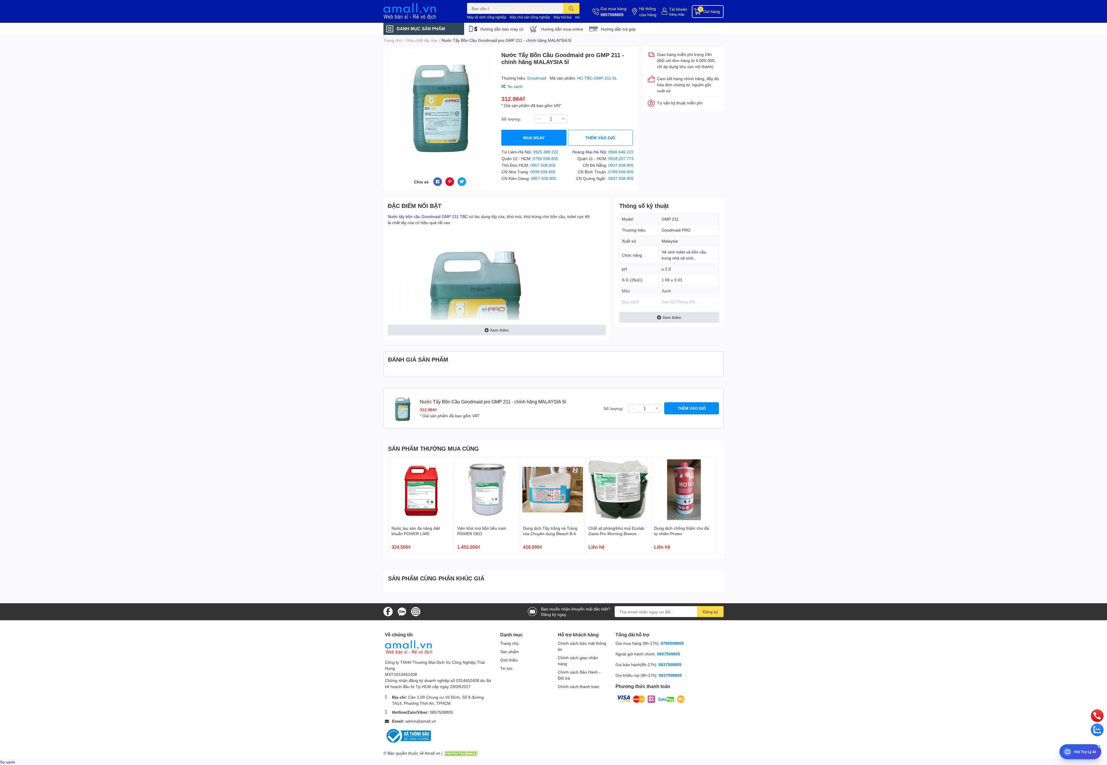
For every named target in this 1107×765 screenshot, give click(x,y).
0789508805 (672, 643)
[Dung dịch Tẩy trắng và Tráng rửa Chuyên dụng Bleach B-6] (552, 489)
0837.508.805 (621, 165)
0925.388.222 (545, 151)
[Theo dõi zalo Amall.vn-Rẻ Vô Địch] (401, 611)
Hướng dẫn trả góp (618, 29)
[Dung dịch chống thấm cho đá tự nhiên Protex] (684, 489)
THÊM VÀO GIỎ (600, 137)
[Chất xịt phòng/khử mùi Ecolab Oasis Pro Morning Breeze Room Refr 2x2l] (618, 489)
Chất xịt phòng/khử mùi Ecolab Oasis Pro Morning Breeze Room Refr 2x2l (616, 534)
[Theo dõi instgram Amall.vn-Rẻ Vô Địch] (415, 611)
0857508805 (612, 14)
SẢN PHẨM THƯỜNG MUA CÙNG (433, 448)
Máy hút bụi (563, 17)
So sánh (7, 762)
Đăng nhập (676, 14)
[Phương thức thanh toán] (650, 698)
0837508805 (668, 653)
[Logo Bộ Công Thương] (408, 735)
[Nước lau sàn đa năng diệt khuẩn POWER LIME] (421, 489)
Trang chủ (509, 643)
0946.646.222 (621, 151)
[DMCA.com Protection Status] (461, 753)
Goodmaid (537, 78)
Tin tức (506, 668)
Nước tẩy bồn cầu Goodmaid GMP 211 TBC (428, 216)
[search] (571, 8)
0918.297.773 (621, 158)
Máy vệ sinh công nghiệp (486, 17)
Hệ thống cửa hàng (647, 11)
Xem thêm (499, 330)
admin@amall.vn (420, 721)
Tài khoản (678, 9)
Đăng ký (710, 611)
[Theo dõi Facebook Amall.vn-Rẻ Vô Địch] (388, 611)
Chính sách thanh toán (578, 686)
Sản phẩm (509, 651)
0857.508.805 (543, 165)
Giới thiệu (509, 659)
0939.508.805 (543, 171)
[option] (440, 105)
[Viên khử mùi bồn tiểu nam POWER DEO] (487, 489)
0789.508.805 (545, 158)
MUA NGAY (534, 137)
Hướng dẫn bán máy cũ (502, 29)
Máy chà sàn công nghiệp (530, 17)
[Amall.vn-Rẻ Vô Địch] (419, 11)
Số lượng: (511, 118)
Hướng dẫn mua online (562, 29)
